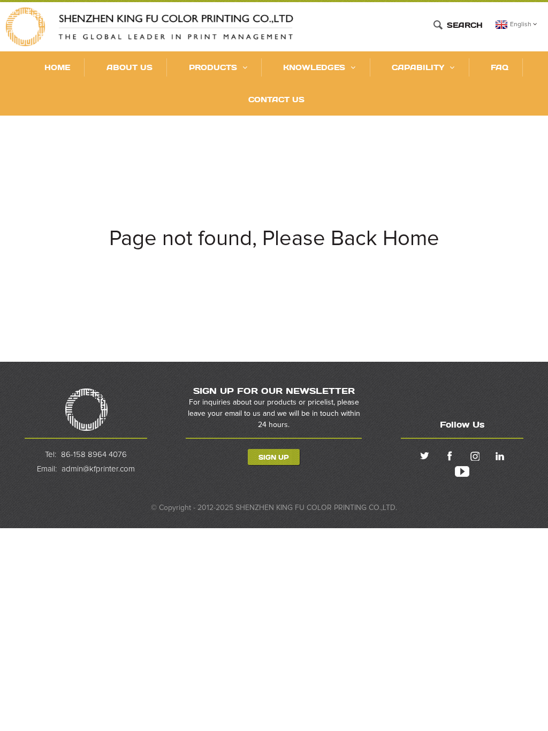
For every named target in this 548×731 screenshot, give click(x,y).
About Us (129, 67)
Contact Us (276, 99)
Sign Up (273, 456)
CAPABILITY (418, 67)
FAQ (499, 67)
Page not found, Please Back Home (274, 238)
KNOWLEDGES (314, 67)
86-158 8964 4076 (94, 454)
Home (57, 67)
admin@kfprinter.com (98, 469)
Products (213, 67)
